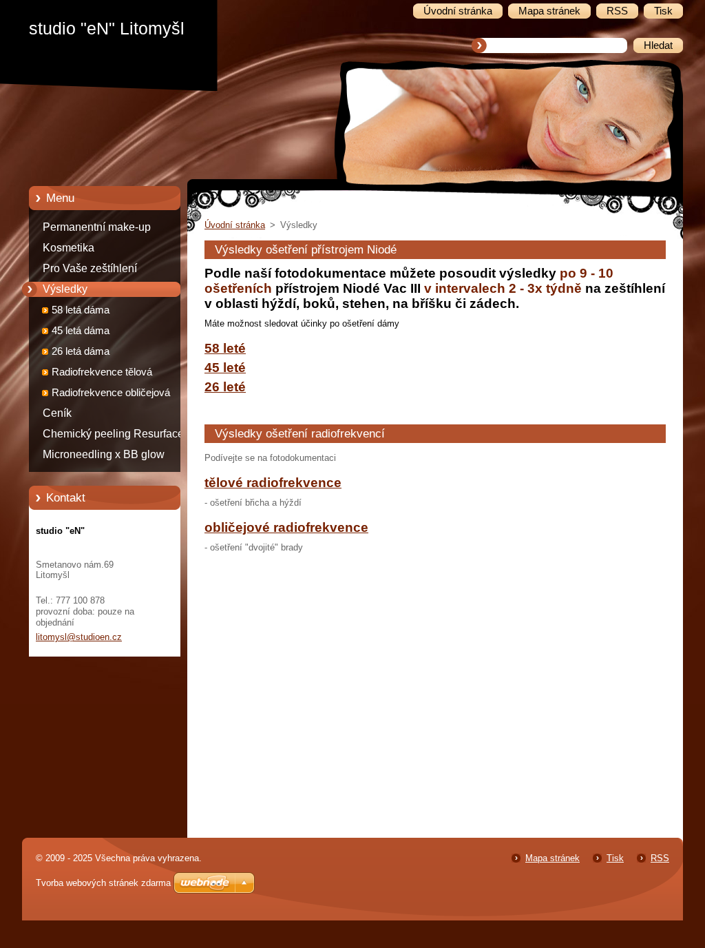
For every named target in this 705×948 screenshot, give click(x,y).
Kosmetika (68, 248)
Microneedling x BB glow (104, 454)
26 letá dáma (80, 351)
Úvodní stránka (234, 225)
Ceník (57, 413)
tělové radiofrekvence (272, 482)
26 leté (225, 387)
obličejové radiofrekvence (286, 527)
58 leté (225, 348)
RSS (660, 858)
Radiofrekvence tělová (102, 372)
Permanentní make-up (97, 227)
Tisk (615, 858)
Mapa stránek (552, 858)
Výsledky (65, 289)
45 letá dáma (80, 330)
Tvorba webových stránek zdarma (103, 883)
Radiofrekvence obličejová (111, 392)
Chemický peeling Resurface (113, 434)
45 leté (225, 367)
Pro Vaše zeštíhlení (90, 268)
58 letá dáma (80, 310)
